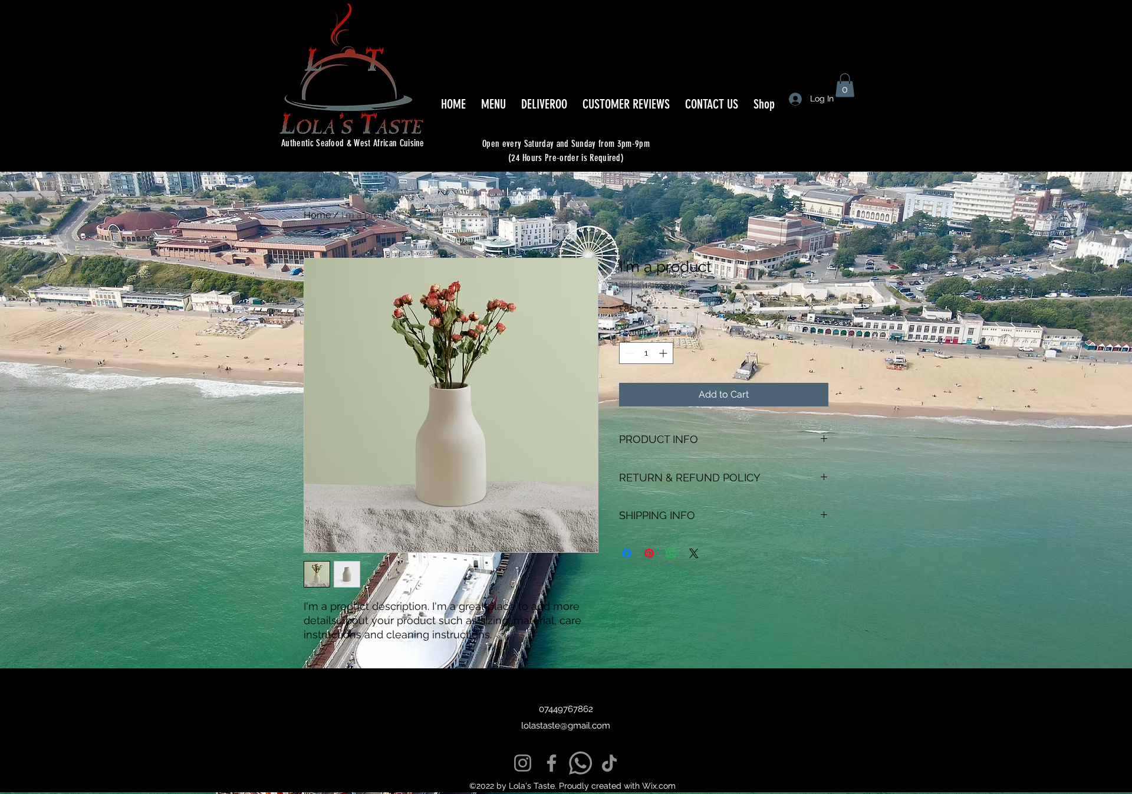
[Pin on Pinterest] (649, 553)
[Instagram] (522, 763)
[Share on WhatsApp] (671, 553)
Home (317, 215)
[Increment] (664, 353)
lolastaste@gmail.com (565, 725)
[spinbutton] (646, 353)
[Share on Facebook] (627, 553)
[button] (845, 85)
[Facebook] (551, 763)
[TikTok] (609, 763)
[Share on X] (694, 553)
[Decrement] (628, 353)
